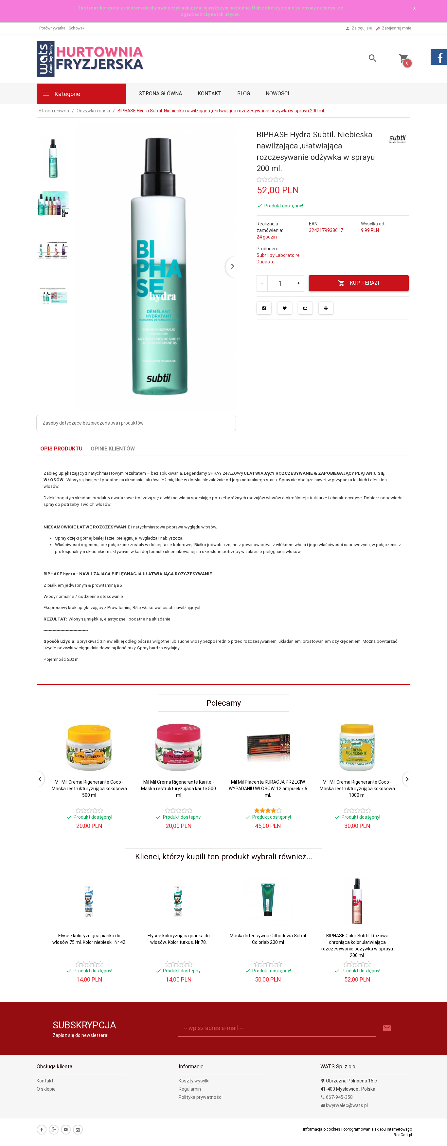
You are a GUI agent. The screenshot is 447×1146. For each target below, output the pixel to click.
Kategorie (66, 93)
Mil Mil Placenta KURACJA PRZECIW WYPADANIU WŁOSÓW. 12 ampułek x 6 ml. (268, 788)
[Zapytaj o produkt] (305, 308)
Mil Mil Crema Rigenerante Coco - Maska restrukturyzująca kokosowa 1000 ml (357, 788)
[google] (54, 1130)
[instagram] (78, 1130)
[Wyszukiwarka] (364, 59)
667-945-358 (339, 1097)
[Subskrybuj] (387, 1028)
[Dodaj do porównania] (264, 308)
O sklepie (46, 1089)
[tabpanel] (223, 570)
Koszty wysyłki (194, 1080)
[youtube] (66, 1130)
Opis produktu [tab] (61, 449)
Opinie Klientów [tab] (113, 449)
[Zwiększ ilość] (298, 283)
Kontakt (210, 93)
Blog (243, 93)
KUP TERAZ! (364, 283)
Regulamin (190, 1089)
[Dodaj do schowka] (284, 308)
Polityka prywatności (201, 1097)
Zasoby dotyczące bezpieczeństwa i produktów (93, 423)
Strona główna (160, 93)
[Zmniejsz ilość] (262, 283)
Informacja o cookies (321, 1129)
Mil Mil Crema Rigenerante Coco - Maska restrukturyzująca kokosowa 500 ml (89, 788)
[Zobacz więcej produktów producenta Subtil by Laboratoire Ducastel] (397, 138)
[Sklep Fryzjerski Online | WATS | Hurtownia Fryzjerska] (91, 58)
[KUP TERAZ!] (118, 760)
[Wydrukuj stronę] (326, 308)
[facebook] (41, 1130)
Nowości (277, 93)
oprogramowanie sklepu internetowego (377, 1129)
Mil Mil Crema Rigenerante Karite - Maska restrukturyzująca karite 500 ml (178, 788)
